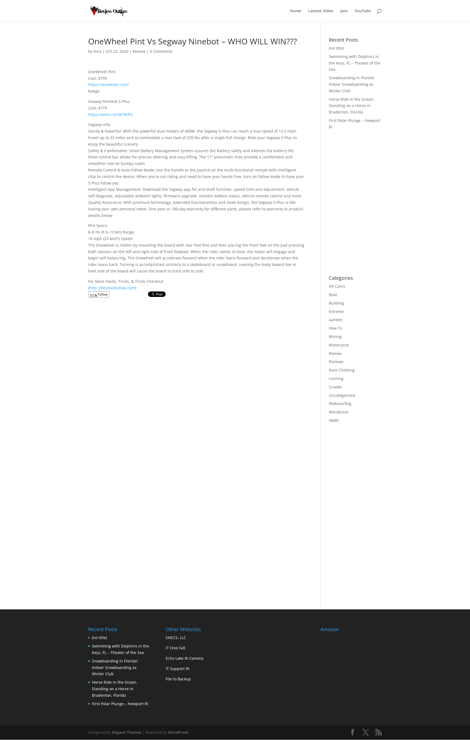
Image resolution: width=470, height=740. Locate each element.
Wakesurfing (340, 403)
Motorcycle (339, 345)
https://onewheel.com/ (108, 84)
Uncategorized (342, 395)
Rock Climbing (342, 370)
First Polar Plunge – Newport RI (120, 703)
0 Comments (161, 51)
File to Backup (178, 678)
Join (344, 11)
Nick (97, 51)
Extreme (336, 311)
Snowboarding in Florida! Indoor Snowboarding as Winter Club (352, 84)
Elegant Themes (126, 732)
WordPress (178, 732)
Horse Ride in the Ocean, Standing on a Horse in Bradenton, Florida (351, 106)
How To (335, 328)
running (336, 378)
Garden (335, 319)
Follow (102, 294)
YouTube (363, 11)
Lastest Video (320, 11)
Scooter (335, 386)
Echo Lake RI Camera (184, 658)
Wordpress (339, 411)
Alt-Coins (337, 286)
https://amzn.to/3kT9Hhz (110, 114)
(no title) (336, 48)
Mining (335, 336)
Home (295, 11)
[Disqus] (196, 369)
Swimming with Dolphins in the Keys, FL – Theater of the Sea (354, 63)
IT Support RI (177, 668)
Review (139, 51)
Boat (333, 294)
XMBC (334, 420)
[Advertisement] (374, 227)
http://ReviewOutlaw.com (112, 287)
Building (336, 303)
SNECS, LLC (176, 637)
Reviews (336, 361)
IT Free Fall (175, 647)
